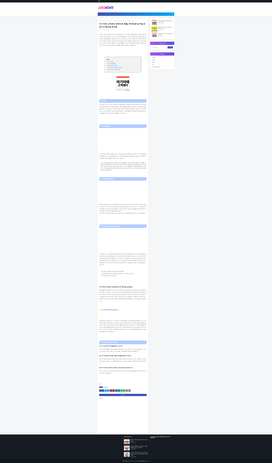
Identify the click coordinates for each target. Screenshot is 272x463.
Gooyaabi (147, 461)
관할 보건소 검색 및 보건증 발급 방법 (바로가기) (165, 27)
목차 (108, 59)
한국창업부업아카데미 (156, 67)
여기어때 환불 (112, 63)
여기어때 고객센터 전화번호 (115, 67)
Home (99, 1)
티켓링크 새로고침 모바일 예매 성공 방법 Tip (165, 34)
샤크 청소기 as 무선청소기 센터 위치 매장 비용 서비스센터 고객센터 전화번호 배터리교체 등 (139, 454)
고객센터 (102, 20)
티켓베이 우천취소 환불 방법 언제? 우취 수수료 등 (165, 21)
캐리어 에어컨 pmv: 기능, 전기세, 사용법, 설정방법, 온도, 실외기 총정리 (138, 446)
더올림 (153, 60)
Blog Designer (134, 461)
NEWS (101, 29)
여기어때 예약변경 (113, 65)
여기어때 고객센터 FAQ (114, 69)
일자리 (153, 62)
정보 (153, 64)
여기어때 (111, 61)
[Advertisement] (123, 139)
